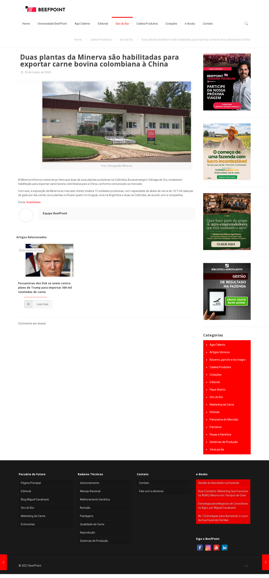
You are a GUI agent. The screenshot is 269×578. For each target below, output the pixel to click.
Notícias (215, 412)
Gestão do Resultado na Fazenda (218, 482)
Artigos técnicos (220, 352)
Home (78, 39)
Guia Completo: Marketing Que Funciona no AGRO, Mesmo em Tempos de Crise (223, 493)
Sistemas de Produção (224, 442)
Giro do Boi (126, 39)
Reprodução (87, 532)
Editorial (215, 382)
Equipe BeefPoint (55, 213)
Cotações (216, 374)
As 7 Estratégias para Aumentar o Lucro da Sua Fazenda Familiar (223, 518)
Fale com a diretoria (151, 491)
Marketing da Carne (222, 404)
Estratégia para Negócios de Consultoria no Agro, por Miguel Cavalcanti (223, 505)
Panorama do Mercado (224, 419)
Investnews (33, 202)
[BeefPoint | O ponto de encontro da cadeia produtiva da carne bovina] (45, 9)
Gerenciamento (89, 482)
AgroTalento (217, 344)
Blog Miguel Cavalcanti (35, 499)
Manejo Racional (90, 491)
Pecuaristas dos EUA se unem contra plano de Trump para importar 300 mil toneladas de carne (45, 287)
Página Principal (31, 482)
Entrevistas (28, 524)
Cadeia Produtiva (100, 39)
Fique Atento (218, 389)
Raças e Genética (220, 434)
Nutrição (85, 507)
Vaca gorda (217, 449)
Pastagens (86, 516)
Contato (144, 482)
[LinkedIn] (225, 548)
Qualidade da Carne (92, 524)
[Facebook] (200, 548)
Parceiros (216, 427)
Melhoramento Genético (95, 499)
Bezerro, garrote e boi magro (228, 359)
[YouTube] (216, 548)
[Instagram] (208, 548)
